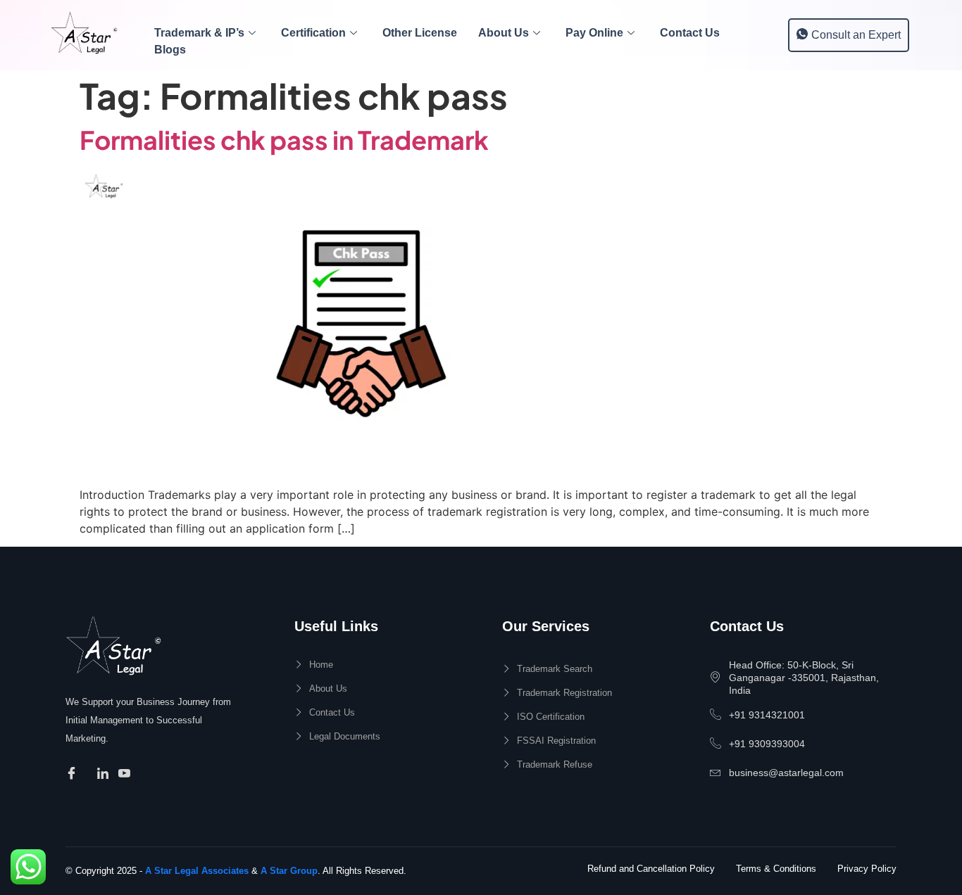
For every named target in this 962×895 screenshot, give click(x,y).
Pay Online (594, 33)
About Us (503, 33)
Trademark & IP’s (199, 33)
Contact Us (690, 33)
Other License (419, 33)
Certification (313, 33)
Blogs (170, 50)
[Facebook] (73, 774)
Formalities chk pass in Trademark (284, 139)
